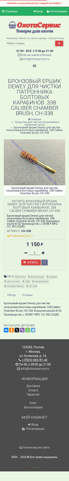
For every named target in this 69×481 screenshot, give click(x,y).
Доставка (33, 386)
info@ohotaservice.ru (36, 59)
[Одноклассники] (11, 330)
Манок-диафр (39, 38)
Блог (33, 403)
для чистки (13, 281)
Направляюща (56, 38)
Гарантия (33, 394)
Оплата (33, 390)
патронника (41, 281)
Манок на (24, 38)
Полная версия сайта (36, 447)
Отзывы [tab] (27, 295)
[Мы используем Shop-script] (34, 467)
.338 (27, 281)
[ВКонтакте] (6, 330)
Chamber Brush (15, 286)
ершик (52, 277)
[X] (17, 330)
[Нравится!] (44, 262)
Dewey (21, 277)
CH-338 (33, 286)
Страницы (11, 11)
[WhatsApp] (27, 330)
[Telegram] (33, 330)
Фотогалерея (33, 407)
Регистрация (58, 11)
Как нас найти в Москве (36, 55)
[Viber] (22, 330)
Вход (39, 11)
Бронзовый (37, 277)
